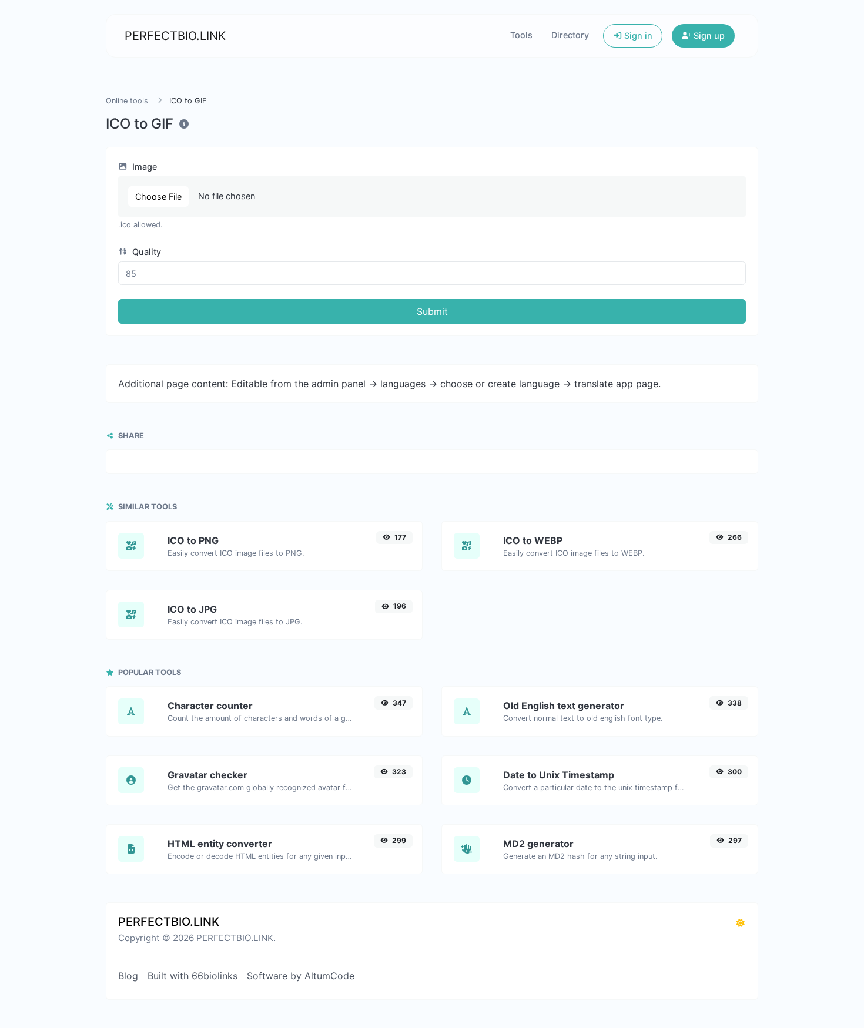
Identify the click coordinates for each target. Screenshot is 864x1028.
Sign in (637, 36)
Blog (128, 976)
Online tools (127, 100)
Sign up (708, 36)
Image (143, 167)
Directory (570, 35)
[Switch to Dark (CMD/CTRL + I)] (740, 922)
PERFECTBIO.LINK (175, 36)
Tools (521, 35)
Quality (145, 252)
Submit (432, 311)
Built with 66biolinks (192, 976)
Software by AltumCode (300, 976)
